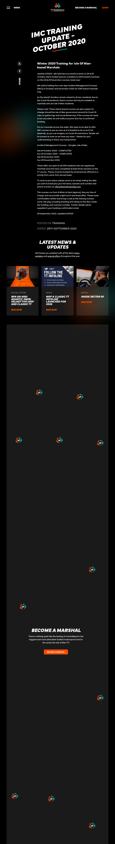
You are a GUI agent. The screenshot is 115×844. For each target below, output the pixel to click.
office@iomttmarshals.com (68, 186)
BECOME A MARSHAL (86, 7)
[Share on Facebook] (19, 71)
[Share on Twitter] (19, 63)
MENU (17, 7)
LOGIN (105, 7)
